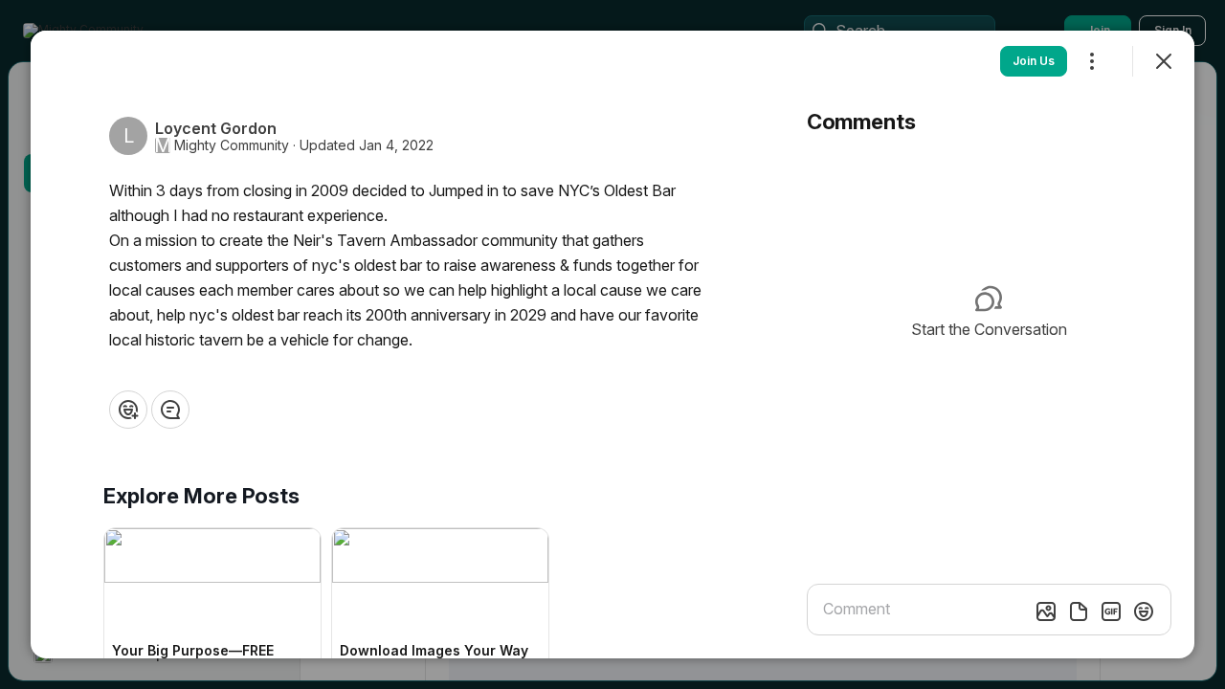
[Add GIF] (1111, 611)
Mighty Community (231, 145)
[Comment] (170, 409)
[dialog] (612, 344)
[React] (128, 409)
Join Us (1034, 61)
